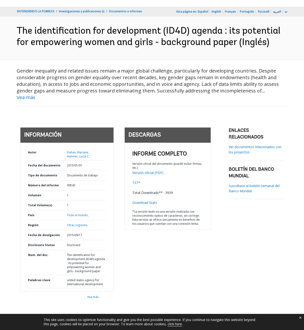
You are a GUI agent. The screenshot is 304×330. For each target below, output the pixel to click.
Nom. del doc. (38, 255)
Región (33, 225)
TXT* (136, 182)
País (31, 215)
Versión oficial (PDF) (147, 172)
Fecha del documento (44, 165)
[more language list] (285, 12)
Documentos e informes (125, 11)
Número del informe (43, 185)
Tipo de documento (42, 175)
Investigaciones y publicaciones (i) (81, 11)
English (216, 11)
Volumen (34, 195)
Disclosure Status (41, 245)
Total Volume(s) (40, 205)
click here (175, 324)
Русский (263, 11)
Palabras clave (39, 280)
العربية (277, 11)
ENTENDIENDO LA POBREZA (35, 11)
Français (230, 11)
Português (247, 11)
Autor (32, 152)
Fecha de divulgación (44, 235)
